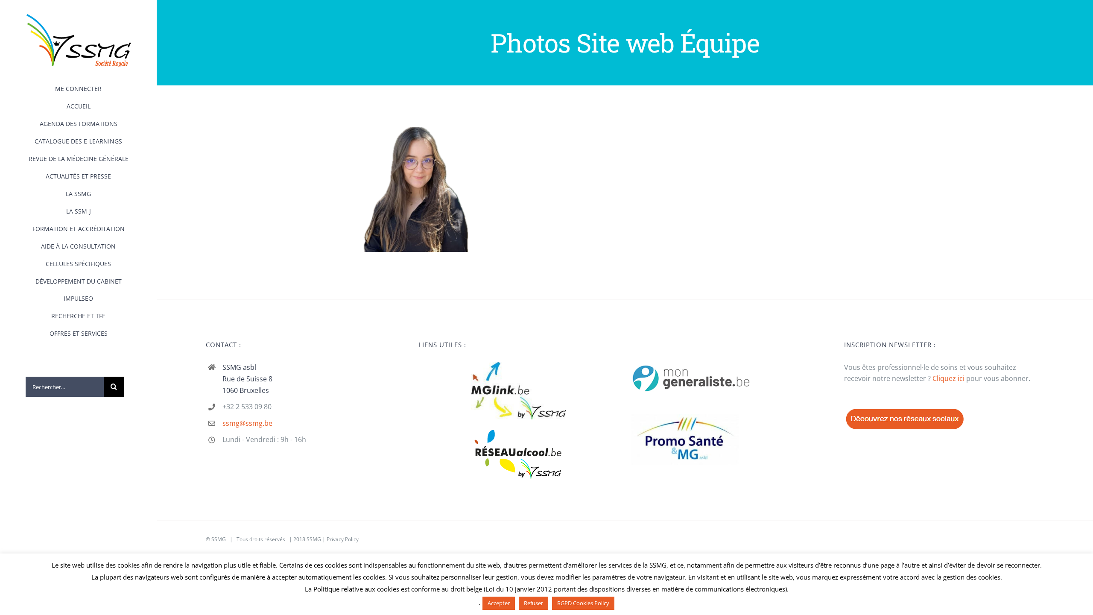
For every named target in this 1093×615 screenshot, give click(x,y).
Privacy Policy (343, 539)
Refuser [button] (533, 603)
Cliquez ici (948, 378)
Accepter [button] (499, 603)
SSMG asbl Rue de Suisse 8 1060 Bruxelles (247, 379)
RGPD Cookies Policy (583, 603)
